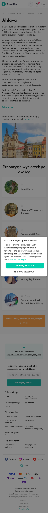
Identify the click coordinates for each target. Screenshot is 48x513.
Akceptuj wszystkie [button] (25, 265)
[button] (24, 271)
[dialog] (24, 256)
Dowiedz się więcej (18, 259)
